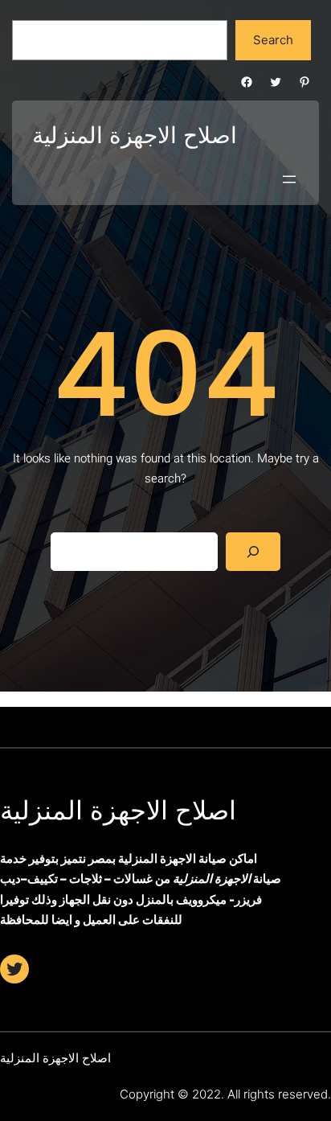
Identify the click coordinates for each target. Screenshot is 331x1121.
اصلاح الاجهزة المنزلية (118, 810)
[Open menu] (289, 179)
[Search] (253, 551)
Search (273, 39)
